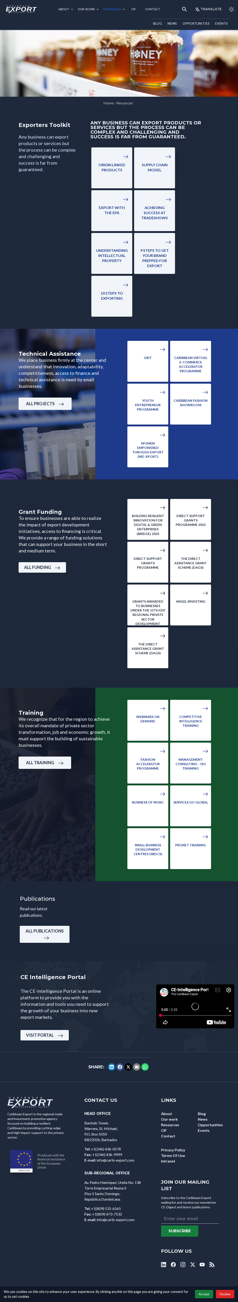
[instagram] (182, 1264)
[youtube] (202, 1264)
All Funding (37, 567)
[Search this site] (184, 9)
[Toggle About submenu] (72, 9)
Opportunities (196, 23)
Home (108, 103)
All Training (40, 762)
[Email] (136, 1067)
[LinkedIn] (111, 1067)
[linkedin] (163, 1264)
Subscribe (180, 1231)
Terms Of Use (173, 1155)
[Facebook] (120, 1067)
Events (221, 23)
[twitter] (192, 1264)
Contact (152, 9)
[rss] (211, 1264)
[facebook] (173, 1264)
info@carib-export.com (115, 1160)
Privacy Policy (173, 1150)
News (172, 23)
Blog (157, 23)
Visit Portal (40, 1035)
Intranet (168, 1161)
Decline (225, 1294)
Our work (86, 9)
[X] (128, 1067)
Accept (204, 1294)
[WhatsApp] (145, 1067)
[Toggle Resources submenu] (124, 9)
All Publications (45, 930)
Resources (112, 9)
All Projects (40, 403)
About (63, 9)
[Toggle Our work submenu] (97, 9)
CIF (133, 9)
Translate (211, 9)
